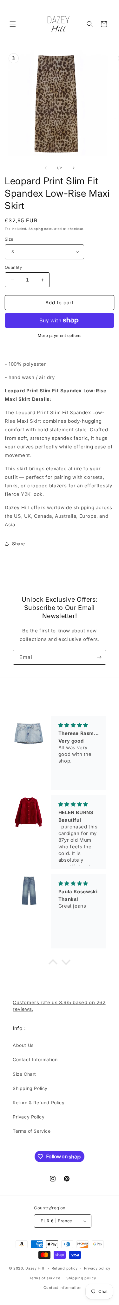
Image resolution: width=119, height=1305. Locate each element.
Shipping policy (81, 1278)
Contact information (62, 1287)
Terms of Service (32, 1131)
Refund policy (65, 1268)
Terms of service (44, 1278)
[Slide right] (74, 168)
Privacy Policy (28, 1116)
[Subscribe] (99, 657)
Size (9, 239)
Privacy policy (97, 1268)
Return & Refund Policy (38, 1102)
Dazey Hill (34, 1268)
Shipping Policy (30, 1088)
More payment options (59, 335)
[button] (13, 24)
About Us (23, 1045)
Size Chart (24, 1074)
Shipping (36, 229)
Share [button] (18, 543)
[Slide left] (46, 168)
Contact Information (35, 1059)
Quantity (13, 267)
